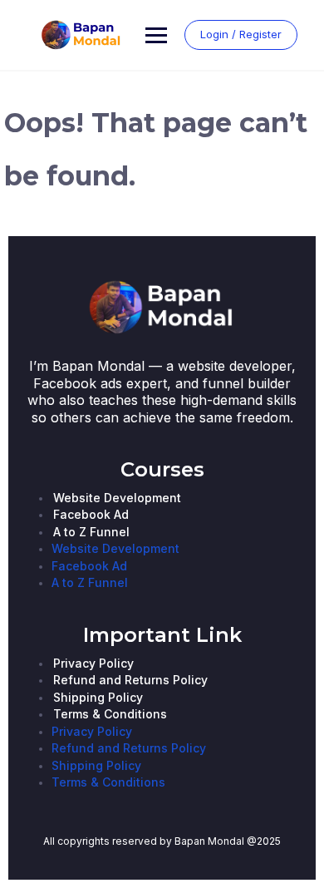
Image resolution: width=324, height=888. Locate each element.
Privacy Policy (93, 663)
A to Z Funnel (91, 532)
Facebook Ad (91, 514)
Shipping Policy (98, 697)
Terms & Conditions (110, 714)
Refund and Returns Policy (130, 680)
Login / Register (241, 34)
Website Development (117, 498)
